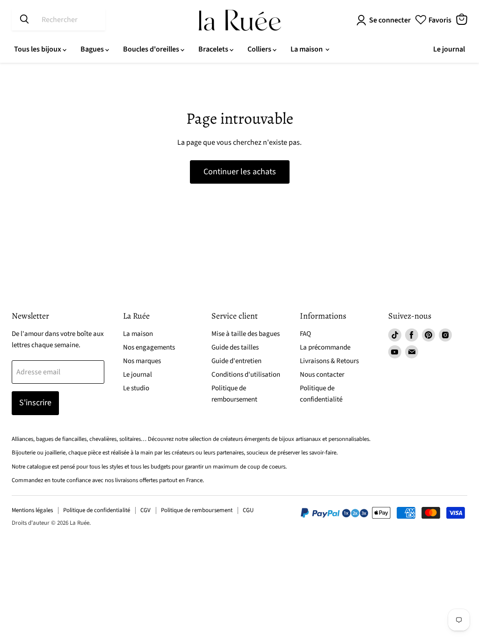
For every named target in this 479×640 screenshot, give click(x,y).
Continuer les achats (239, 172)
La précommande (325, 347)
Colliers (260, 49)
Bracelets (214, 49)
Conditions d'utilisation (245, 375)
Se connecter (390, 20)
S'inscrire (35, 403)
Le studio (136, 388)
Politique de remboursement (196, 510)
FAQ (305, 334)
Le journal (449, 49)
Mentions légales (32, 510)
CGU (248, 510)
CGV (145, 510)
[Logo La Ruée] (239, 20)
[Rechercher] (24, 19)
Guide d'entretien (236, 361)
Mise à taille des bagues (245, 334)
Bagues (92, 49)
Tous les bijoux (38, 49)
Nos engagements (149, 347)
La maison (307, 49)
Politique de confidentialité (96, 510)
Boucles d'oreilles (152, 49)
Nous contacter (322, 375)
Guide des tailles (235, 347)
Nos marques (142, 361)
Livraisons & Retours (329, 361)
